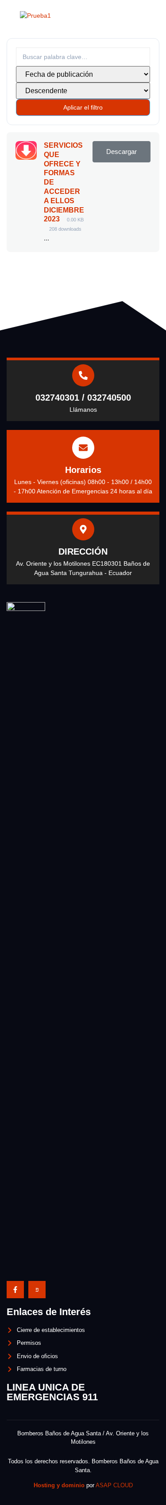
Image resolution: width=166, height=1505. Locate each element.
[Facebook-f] (15, 1289)
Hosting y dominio (59, 1485)
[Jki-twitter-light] (37, 1289)
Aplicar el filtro (83, 107)
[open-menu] (149, 15)
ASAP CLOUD (114, 1485)
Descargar (121, 151)
